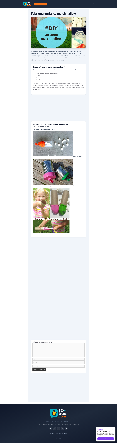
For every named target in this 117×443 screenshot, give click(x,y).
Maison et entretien (52, 4)
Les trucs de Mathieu (40, 4)
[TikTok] (50, 428)
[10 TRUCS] (27, 4)
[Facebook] (62, 428)
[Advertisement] (58, 108)
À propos (52, 433)
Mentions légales (63, 433)
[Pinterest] (66, 428)
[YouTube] (54, 428)
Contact (56, 433)
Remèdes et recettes (78, 4)
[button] (93, 4)
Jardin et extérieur (65, 4)
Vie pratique (89, 4)
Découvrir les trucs (106, 438)
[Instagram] (58, 428)
